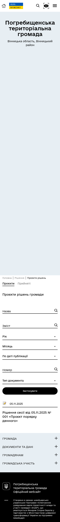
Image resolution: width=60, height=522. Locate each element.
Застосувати (30, 391)
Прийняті (24, 283)
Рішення (19, 278)
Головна (7, 278)
